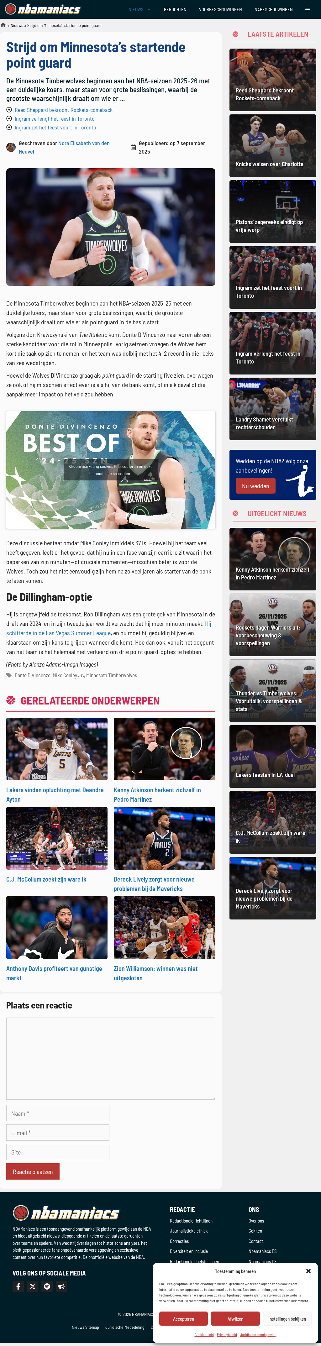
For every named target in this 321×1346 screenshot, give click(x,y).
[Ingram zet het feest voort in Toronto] (272, 277)
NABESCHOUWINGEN (274, 9)
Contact (256, 1241)
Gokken (255, 1230)
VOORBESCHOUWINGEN (220, 9)
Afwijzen (235, 1319)
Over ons (256, 1220)
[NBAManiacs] (43, 9)
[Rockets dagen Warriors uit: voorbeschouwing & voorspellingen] (272, 625)
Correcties (179, 1241)
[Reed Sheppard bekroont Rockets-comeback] (272, 80)
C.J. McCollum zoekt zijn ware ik (46, 879)
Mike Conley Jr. (68, 675)
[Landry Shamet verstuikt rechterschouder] (272, 409)
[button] (308, 1271)
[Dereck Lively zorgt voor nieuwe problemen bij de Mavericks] (164, 837)
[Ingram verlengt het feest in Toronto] (272, 343)
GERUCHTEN (175, 9)
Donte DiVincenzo (32, 675)
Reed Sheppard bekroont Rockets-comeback (64, 109)
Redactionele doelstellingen (194, 1261)
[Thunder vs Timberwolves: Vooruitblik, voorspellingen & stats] (272, 690)
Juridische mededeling (125, 1327)
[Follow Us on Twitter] (32, 1286)
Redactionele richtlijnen (191, 1220)
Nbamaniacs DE (263, 1261)
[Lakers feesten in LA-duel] (272, 756)
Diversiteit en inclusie (189, 1251)
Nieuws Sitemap (85, 1327)
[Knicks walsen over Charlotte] (272, 145)
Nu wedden (255, 486)
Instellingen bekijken (287, 1319)
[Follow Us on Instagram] (47, 1286)
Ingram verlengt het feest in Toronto (55, 118)
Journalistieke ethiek (189, 1230)
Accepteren (183, 1319)
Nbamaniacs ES (263, 1251)
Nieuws (17, 25)
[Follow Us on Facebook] (18, 1286)
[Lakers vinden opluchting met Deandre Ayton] (57, 748)
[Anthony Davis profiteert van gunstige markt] (57, 926)
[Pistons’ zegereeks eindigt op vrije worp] (272, 211)
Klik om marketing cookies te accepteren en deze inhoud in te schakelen (111, 470)
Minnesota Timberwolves (111, 675)
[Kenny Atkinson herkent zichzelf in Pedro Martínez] (164, 748)
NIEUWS (136, 9)
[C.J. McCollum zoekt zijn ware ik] (57, 837)
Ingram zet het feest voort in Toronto (55, 127)
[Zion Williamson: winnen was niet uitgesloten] (164, 926)
